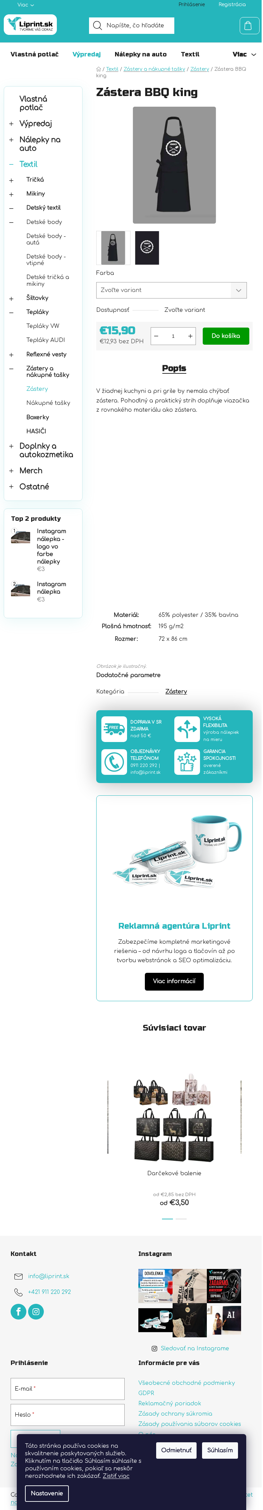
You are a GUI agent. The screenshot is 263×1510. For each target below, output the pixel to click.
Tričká (35, 180)
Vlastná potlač (33, 103)
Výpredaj (36, 124)
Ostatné (34, 487)
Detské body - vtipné (46, 260)
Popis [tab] (174, 368)
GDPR (146, 1393)
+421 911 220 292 (49, 1292)
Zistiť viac (116, 1476)
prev (101, 1141)
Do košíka (226, 336)
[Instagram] (36, 1312)
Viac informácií (174, 981)
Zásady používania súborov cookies (189, 1424)
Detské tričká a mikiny (47, 280)
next (247, 1141)
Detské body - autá (46, 239)
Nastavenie (47, 1494)
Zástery (37, 389)
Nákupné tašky (48, 403)
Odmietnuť (176, 1450)
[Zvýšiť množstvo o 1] (190, 336)
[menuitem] (34, 54)
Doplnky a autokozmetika (46, 450)
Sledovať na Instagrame (195, 1349)
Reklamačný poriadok (169, 1404)
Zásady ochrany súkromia (175, 1414)
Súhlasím (220, 1450)
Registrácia (232, 4)
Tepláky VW (42, 326)
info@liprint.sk (145, 772)
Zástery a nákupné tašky (47, 372)
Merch (31, 471)
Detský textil (43, 208)
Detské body (44, 222)
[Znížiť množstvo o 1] (156, 336)
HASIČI (36, 431)
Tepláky (37, 312)
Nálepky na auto (40, 144)
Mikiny (35, 194)
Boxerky (37, 417)
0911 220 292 (143, 765)
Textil (29, 165)
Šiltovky (37, 298)
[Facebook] (18, 1312)
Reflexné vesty (46, 355)
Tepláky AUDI (45, 340)
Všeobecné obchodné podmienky (186, 1383)
